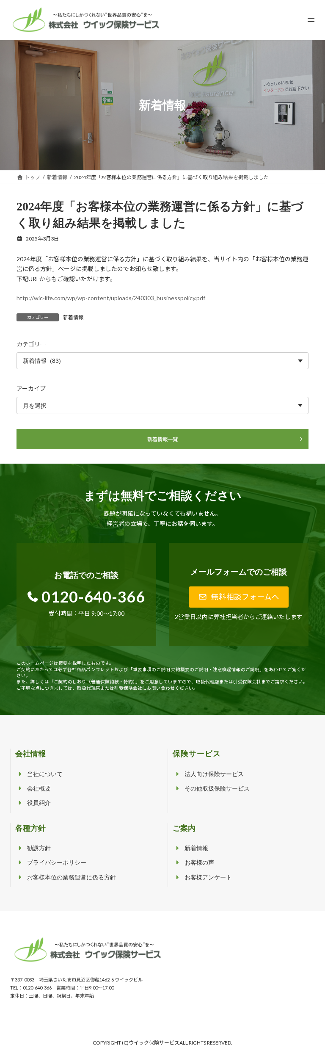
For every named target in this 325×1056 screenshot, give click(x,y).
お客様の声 (199, 863)
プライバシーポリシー (56, 863)
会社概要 (39, 788)
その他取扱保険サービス (217, 788)
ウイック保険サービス (154, 1042)
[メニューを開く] (311, 20)
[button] (239, 597)
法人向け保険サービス (214, 774)
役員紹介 (39, 803)
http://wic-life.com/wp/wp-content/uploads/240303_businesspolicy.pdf (111, 297)
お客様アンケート (208, 877)
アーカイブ (31, 388)
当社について (45, 774)
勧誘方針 (39, 848)
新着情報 (73, 317)
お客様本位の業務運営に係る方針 (71, 877)
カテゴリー (31, 344)
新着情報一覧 (162, 439)
